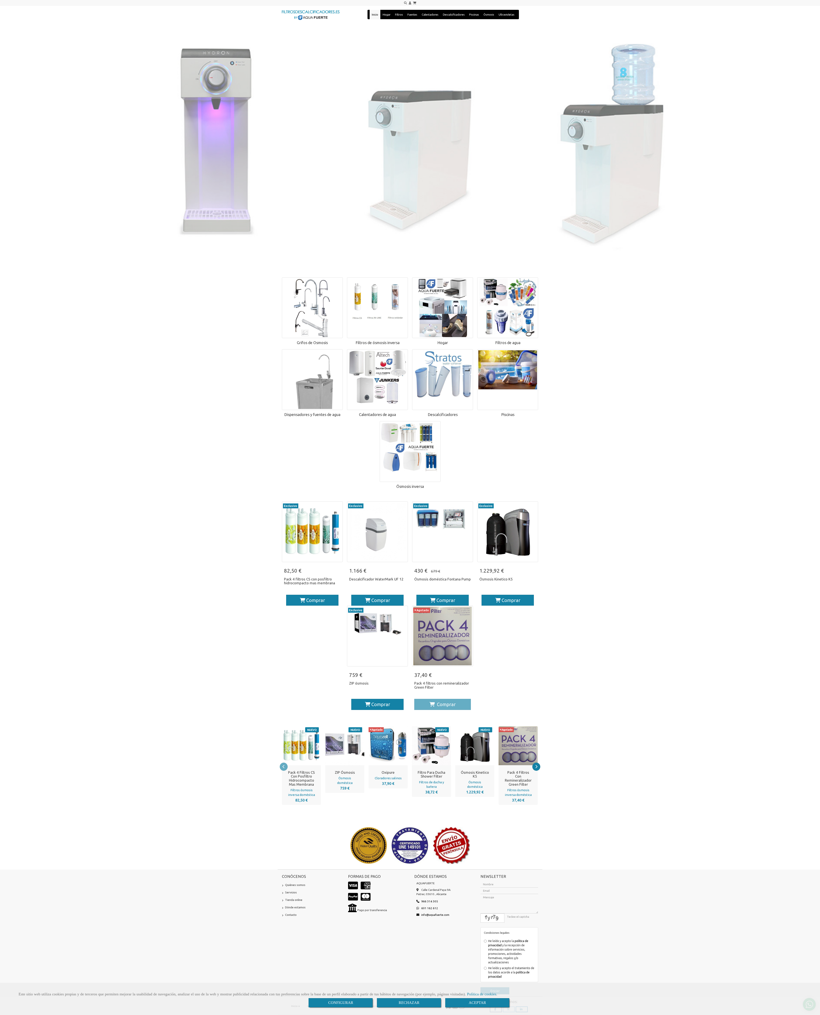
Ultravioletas (506, 14)
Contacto (291, 914)
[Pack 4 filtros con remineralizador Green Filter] (513, 745)
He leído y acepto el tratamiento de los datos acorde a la (511, 972)
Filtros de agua (507, 342)
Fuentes (412, 14)
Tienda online (293, 900)
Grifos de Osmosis (312, 342)
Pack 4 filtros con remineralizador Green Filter (441, 685)
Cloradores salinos (388, 778)
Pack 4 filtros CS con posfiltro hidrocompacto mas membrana (309, 581)
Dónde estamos (295, 907)
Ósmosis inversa (410, 486)
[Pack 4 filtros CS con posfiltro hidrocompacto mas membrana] (296, 745)
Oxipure (388, 772)
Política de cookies (481, 994)
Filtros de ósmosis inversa (378, 342)
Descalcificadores (454, 14)
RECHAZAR (409, 1002)
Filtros (399, 14)
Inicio (375, 14)
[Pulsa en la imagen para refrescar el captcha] (492, 918)
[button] (410, 3)
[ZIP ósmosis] (339, 745)
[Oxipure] (383, 745)
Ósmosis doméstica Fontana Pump (442, 579)
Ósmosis (488, 14)
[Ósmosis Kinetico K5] (469, 745)
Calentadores (430, 14)
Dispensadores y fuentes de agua (312, 414)
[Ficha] (312, 531)
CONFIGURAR (340, 1002)
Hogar (387, 14)
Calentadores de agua (377, 414)
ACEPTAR (477, 1002)
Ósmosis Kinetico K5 (496, 579)
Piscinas (474, 14)
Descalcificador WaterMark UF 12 (376, 579)
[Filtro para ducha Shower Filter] (426, 745)
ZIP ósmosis (359, 683)
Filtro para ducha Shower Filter (431, 774)
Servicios (291, 892)
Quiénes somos (295, 885)
